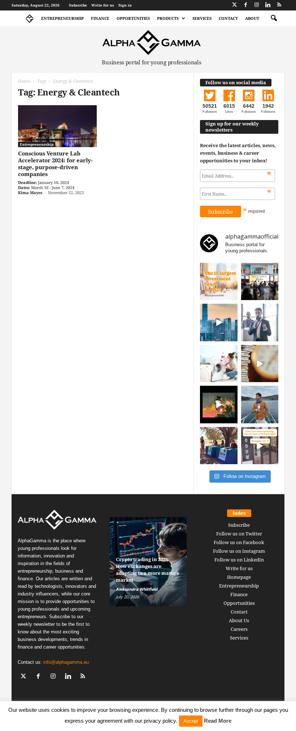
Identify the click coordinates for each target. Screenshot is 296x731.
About (252, 18)
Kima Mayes (30, 192)
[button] (274, 18)
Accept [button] (190, 721)
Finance (100, 18)
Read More (217, 721)
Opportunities (133, 18)
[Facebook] (245, 5)
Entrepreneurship (62, 18)
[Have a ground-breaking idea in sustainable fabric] (219, 363)
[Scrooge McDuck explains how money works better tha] (219, 404)
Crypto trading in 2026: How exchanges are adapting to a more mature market (147, 569)
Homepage (239, 577)
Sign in (125, 5)
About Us (239, 620)
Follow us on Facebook (239, 542)
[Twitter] (234, 5)
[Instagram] (256, 5)
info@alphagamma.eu (66, 662)
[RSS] (279, 5)
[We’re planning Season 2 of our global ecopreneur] (219, 446)
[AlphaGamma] (151, 42)
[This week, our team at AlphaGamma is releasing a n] (260, 404)
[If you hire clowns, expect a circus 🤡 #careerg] (260, 446)
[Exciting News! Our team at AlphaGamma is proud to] (260, 281)
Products (168, 18)
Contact (228, 18)
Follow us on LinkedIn (239, 559)
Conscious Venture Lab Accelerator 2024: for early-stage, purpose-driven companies (55, 164)
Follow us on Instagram (239, 551)
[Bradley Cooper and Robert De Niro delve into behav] (260, 363)
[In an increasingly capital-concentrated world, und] (219, 281)
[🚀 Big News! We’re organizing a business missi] (219, 322)
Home (24, 81)
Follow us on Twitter (239, 533)
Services (202, 18)
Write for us (102, 5)
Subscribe (78, 5)
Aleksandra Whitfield (136, 589)
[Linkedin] (268, 5)
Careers (239, 629)
